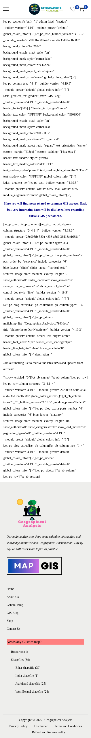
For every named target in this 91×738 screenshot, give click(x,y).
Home (10, 589)
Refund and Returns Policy (49, 732)
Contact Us (13, 628)
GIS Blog (13, 612)
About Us (13, 597)
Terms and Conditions (68, 726)
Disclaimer (41, 726)
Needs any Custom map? (24, 642)
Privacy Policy (18, 726)
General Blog (15, 605)
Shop (10, 620)
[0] (73, 9)
